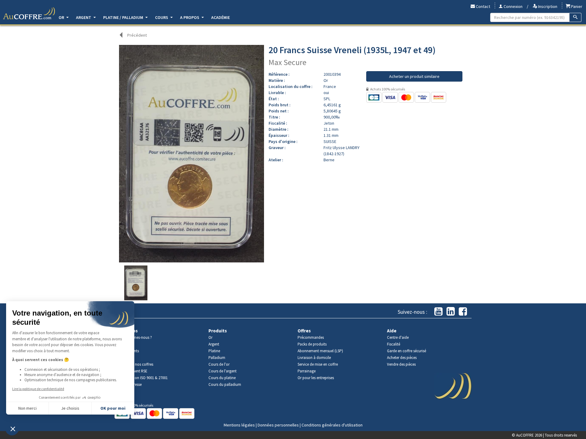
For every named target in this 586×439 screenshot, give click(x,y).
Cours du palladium (224, 384)
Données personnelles (278, 425)
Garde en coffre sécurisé (406, 350)
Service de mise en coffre (318, 364)
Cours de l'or (219, 364)
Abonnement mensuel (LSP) (320, 350)
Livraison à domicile (314, 357)
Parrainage (307, 371)
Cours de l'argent (222, 371)
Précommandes (311, 337)
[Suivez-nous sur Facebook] (463, 311)
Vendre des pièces (401, 364)
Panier (576, 6)
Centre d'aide (398, 337)
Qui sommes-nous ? (135, 337)
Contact (482, 6)
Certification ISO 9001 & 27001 (143, 377)
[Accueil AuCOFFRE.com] (29, 13)
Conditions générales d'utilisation (332, 425)
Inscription (547, 6)
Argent (84, 17)
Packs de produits (312, 344)
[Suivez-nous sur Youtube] (438, 311)
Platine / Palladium (123, 17)
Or (62, 17)
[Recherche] (575, 17)
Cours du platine (222, 377)
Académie (220, 17)
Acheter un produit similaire (414, 76)
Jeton (329, 123)
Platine (214, 350)
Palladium (216, 357)
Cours (162, 17)
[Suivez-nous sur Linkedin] (451, 311)
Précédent (137, 35)
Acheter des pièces (402, 357)
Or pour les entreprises (316, 377)
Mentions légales (239, 425)
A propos (190, 17)
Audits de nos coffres (136, 364)
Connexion (513, 6)
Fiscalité (393, 344)
